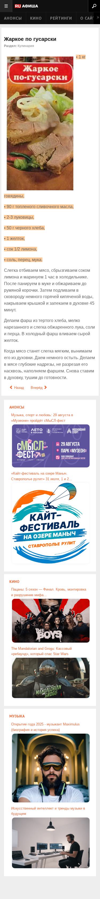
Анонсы (13, 18)
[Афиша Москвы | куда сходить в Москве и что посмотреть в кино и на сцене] (26, 6)
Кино (36, 18)
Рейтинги (61, 18)
